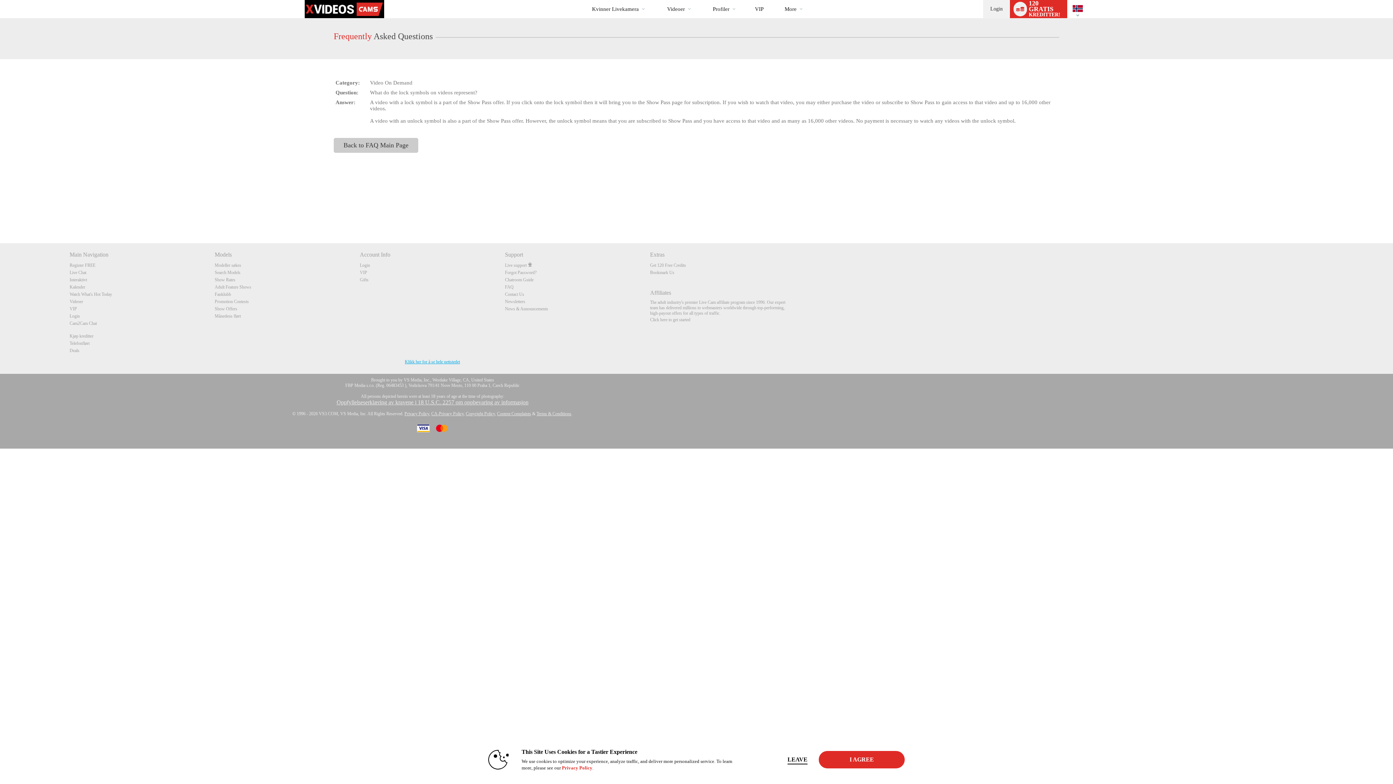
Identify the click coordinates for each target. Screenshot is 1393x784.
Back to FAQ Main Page (376, 145)
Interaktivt (78, 279)
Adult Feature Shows (233, 287)
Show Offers (226, 308)
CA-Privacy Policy (447, 413)
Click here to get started (670, 319)
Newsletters (515, 301)
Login (996, 9)
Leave (798, 759)
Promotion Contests (232, 301)
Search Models (228, 272)
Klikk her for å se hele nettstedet (432, 361)
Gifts (364, 279)
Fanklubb (223, 294)
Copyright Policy (480, 413)
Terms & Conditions (554, 413)
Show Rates (225, 279)
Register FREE (82, 265)
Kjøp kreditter (82, 336)
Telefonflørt (80, 343)
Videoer (676, 9)
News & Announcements (526, 308)
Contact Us (514, 294)
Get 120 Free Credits (668, 265)
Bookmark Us (662, 272)
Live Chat (78, 272)
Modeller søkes (228, 265)
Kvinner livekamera (615, 9)
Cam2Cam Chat (83, 323)
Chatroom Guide (519, 279)
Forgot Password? (521, 272)
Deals (74, 350)
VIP (759, 9)
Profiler (721, 9)
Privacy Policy (416, 413)
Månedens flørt (228, 316)
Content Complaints (514, 413)
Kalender (77, 287)
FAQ (509, 287)
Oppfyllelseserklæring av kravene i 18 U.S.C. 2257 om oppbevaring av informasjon (433, 402)
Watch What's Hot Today (91, 294)
